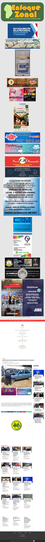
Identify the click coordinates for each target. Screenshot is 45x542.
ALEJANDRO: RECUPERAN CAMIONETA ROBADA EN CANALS (15, 453)
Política (30, 320)
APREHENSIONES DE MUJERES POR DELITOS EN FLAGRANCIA (16, 484)
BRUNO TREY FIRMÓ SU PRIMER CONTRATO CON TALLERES (27, 484)
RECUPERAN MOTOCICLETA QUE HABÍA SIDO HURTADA (27, 453)
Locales (15, 320)
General (12, 320)
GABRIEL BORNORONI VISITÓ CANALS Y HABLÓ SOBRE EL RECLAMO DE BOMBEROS (27, 520)
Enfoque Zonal (5, 361)
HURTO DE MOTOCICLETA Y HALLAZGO (16, 468)
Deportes (18, 320)
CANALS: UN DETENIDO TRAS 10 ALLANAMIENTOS (38, 409)
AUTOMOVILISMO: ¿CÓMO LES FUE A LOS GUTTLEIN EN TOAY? (27, 501)
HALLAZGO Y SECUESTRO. (26, 468)
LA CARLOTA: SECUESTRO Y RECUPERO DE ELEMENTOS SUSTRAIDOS (5, 469)
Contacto (15, 532)
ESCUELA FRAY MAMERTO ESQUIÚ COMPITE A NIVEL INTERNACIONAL (5, 484)
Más (33, 320)
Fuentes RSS (25, 532)
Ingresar (30, 532)
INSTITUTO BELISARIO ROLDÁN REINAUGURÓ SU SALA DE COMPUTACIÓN (5, 502)
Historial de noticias (20, 532)
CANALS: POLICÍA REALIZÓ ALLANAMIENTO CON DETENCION (5, 453)
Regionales (22, 320)
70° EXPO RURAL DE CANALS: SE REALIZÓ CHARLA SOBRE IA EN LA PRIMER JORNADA (16, 502)
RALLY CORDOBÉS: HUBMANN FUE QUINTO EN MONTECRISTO (5, 519)
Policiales (26, 320)
